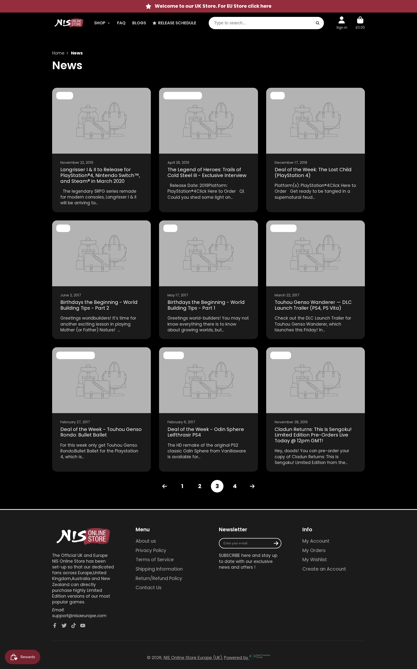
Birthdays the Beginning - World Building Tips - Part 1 (208, 279)
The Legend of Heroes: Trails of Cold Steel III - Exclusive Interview (208, 150)
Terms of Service (155, 560)
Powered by (237, 658)
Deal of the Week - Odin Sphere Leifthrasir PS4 (208, 409)
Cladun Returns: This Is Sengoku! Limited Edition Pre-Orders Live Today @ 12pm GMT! (315, 409)
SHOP (99, 23)
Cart (360, 22)
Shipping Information (159, 569)
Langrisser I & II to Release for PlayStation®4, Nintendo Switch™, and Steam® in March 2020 (101, 150)
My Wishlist (314, 560)
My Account (315, 541)
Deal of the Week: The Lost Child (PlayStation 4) (315, 150)
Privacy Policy (151, 550)
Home (58, 53)
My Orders (314, 550)
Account (341, 22)
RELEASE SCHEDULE (177, 23)
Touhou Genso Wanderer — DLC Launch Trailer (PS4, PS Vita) (315, 279)
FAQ (121, 23)
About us (146, 541)
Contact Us (148, 588)
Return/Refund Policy (159, 578)
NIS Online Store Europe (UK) (193, 658)
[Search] (317, 23)
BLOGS (139, 23)
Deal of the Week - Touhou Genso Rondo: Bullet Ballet (101, 409)
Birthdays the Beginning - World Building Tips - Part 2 (101, 279)
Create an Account (324, 569)
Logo (69, 23)
